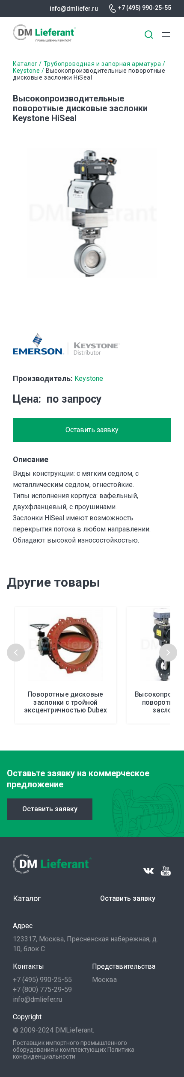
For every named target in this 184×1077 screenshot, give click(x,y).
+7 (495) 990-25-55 (144, 7)
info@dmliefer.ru (74, 8)
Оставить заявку (92, 430)
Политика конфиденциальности (73, 1053)
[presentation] (16, 653)
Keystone (26, 70)
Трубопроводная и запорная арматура (102, 63)
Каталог (25, 63)
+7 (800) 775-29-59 (42, 989)
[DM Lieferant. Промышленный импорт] (44, 39)
